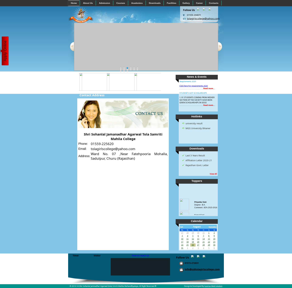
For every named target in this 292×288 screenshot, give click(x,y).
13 (198, 239)
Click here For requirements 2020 (193, 83)
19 (193, 242)
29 (193, 233)
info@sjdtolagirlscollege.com (202, 269)
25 (187, 245)
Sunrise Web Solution (213, 286)
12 (193, 239)
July (181, 227)
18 (187, 242)
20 (198, 242)
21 (204, 242)
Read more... (208, 85)
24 (182, 245)
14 (204, 239)
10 (182, 239)
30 (198, 233)
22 (209, 242)
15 (209, 239)
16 (214, 239)
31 (204, 233)
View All (213, 174)
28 (187, 233)
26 (193, 245)
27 (182, 233)
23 (214, 242)
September (212, 227)
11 (187, 239)
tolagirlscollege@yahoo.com (203, 18)
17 (182, 242)
